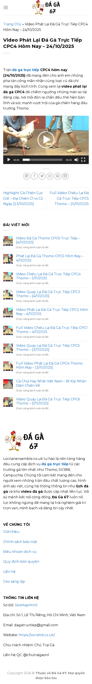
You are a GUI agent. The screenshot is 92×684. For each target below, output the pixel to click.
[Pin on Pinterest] (57, 176)
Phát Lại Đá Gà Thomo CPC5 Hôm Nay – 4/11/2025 (49, 258)
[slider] (42, 160)
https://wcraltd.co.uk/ (37, 635)
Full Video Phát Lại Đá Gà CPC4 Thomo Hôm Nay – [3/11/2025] (49, 365)
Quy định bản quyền (21, 561)
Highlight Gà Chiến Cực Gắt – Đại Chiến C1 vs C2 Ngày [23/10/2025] (23, 198)
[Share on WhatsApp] (26, 176)
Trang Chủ (12, 24)
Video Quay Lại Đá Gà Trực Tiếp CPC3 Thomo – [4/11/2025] (48, 294)
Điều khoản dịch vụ (20, 552)
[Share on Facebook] (34, 176)
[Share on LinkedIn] (65, 176)
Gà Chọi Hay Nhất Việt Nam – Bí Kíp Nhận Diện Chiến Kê (51, 383)
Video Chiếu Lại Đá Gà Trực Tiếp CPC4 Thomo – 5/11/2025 (48, 276)
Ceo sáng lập (14, 581)
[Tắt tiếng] (76, 160)
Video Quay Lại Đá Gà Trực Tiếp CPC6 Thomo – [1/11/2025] (48, 401)
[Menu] (5, 7)
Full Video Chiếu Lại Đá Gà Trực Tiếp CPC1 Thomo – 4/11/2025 (52, 330)
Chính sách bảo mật (20, 542)
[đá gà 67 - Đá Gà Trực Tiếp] (46, 7)
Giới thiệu (11, 532)
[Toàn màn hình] (83, 160)
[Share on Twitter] (42, 176)
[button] (46, 139)
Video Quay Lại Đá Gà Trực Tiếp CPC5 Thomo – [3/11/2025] (48, 348)
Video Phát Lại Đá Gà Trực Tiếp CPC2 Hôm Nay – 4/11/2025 (52, 312)
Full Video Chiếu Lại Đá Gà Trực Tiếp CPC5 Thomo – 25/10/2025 (69, 198)
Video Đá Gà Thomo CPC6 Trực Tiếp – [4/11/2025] (48, 240)
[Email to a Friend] (49, 176)
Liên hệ (9, 572)
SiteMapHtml (26, 605)
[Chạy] (9, 160)
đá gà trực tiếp (25, 70)
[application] (46, 140)
